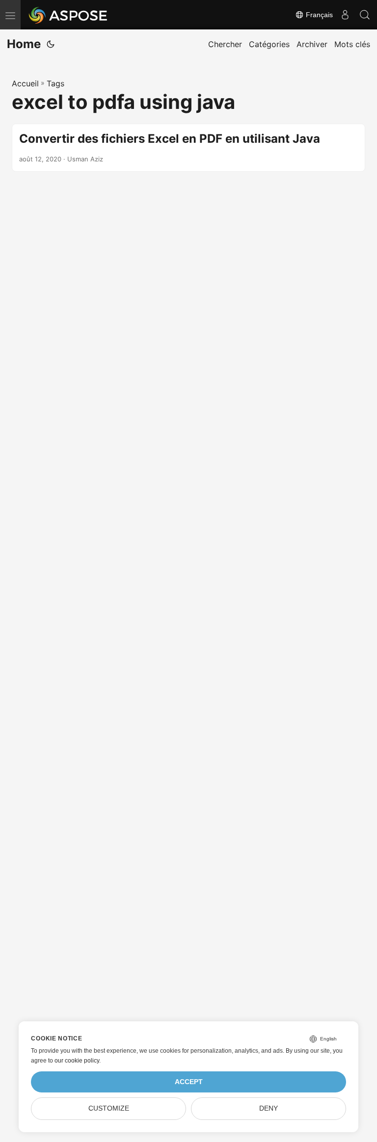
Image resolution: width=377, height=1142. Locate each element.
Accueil (25, 83)
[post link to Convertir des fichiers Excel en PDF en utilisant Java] (188, 147)
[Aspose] (68, 14)
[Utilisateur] (345, 14)
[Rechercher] (364, 14)
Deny (268, 1108)
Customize (108, 1108)
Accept (189, 1082)
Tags (55, 83)
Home (24, 44)
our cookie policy (76, 1060)
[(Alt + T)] (50, 44)
